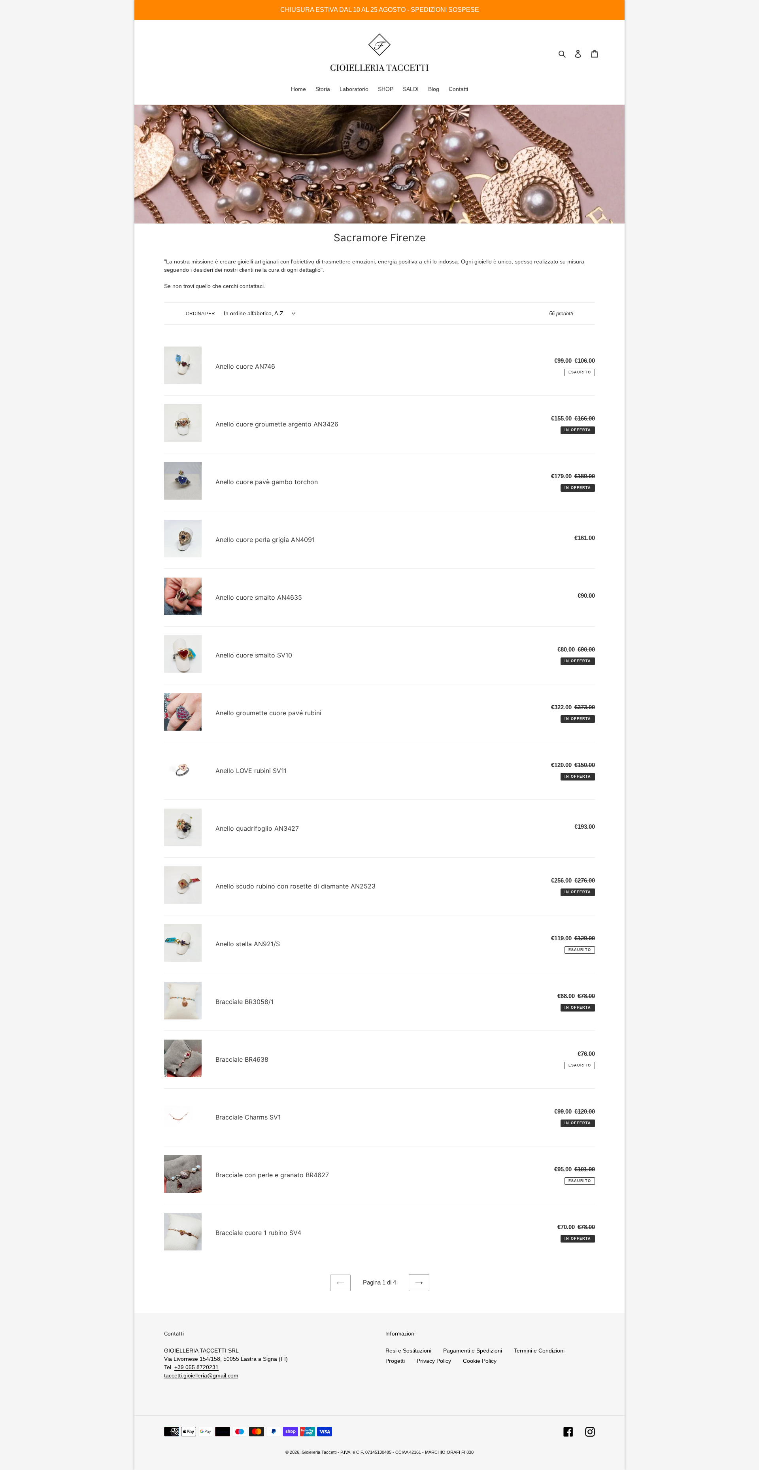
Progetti (395, 1361)
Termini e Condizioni (539, 1350)
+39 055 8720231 (196, 1367)
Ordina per (200, 313)
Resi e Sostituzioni (408, 1350)
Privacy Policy (434, 1361)
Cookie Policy (480, 1361)
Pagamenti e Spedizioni (472, 1350)
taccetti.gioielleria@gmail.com (201, 1375)
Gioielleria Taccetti (319, 1452)
